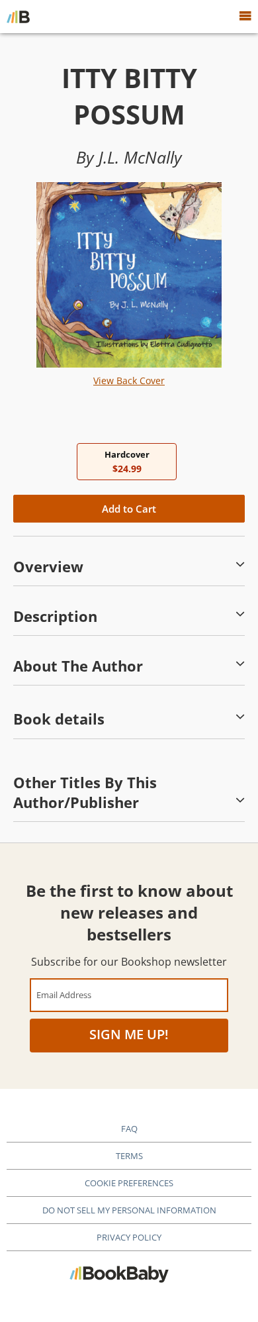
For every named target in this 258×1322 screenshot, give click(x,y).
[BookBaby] (18, 16)
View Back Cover (129, 380)
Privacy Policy (129, 1237)
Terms (129, 1156)
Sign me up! (129, 1034)
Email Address (63, 994)
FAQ (129, 1129)
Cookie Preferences (129, 1183)
